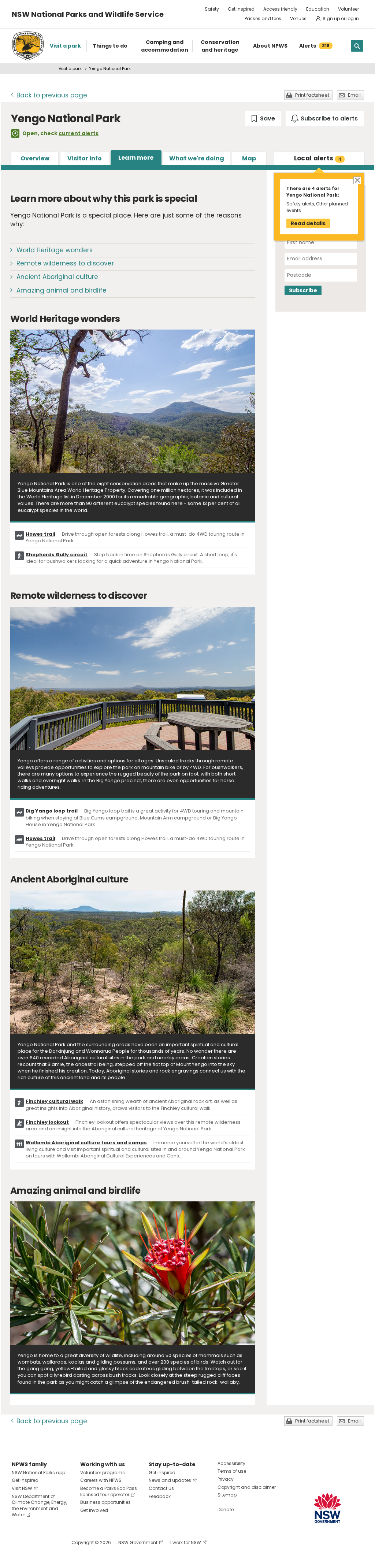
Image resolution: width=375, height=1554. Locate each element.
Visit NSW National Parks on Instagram (34, 1542)
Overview (35, 158)
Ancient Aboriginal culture (57, 276)
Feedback (160, 1496)
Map (249, 158)
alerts (318, 158)
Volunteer (348, 9)
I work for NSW (185, 1542)
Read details (308, 223)
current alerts (79, 133)
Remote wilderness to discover (65, 263)
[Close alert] (356, 179)
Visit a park (70, 68)
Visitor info (84, 158)
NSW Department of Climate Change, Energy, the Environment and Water (39, 1505)
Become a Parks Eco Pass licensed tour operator (108, 1491)
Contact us (161, 1488)
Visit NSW (22, 1488)
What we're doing (196, 158)
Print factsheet (312, 95)
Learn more (135, 157)
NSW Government (137, 1542)
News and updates (170, 1480)
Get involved (94, 1510)
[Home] (28, 45)
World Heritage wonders (54, 250)
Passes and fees (263, 18)
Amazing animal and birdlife (61, 290)
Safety (212, 9)
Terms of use (232, 1471)
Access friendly (280, 9)
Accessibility (231, 1463)
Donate (226, 1509)
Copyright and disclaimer (247, 1487)
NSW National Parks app (38, 1472)
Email (354, 95)
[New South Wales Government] (327, 1508)
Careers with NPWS (101, 1480)
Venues (298, 18)
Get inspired (241, 9)
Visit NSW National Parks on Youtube (50, 1542)
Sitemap (227, 1495)
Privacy (226, 1479)
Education (317, 9)
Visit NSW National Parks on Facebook (18, 1542)
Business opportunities (105, 1502)
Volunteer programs (102, 1472)
